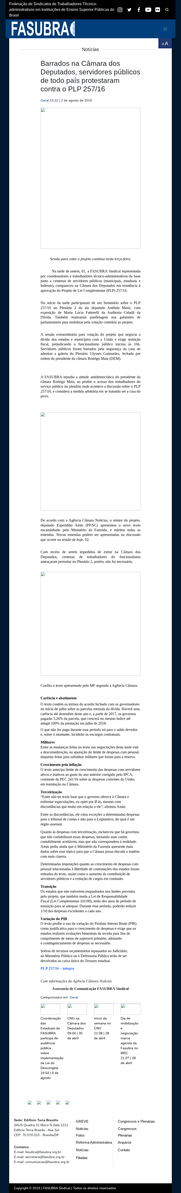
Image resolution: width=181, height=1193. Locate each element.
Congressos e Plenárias (136, 1121)
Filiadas (82, 1158)
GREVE (82, 1121)
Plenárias (125, 1135)
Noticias (82, 1129)
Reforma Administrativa (94, 1142)
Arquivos (125, 1142)
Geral (45, 100)
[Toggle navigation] (165, 29)
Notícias (82, 1150)
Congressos (127, 1129)
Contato (124, 1150)
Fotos (80, 1135)
